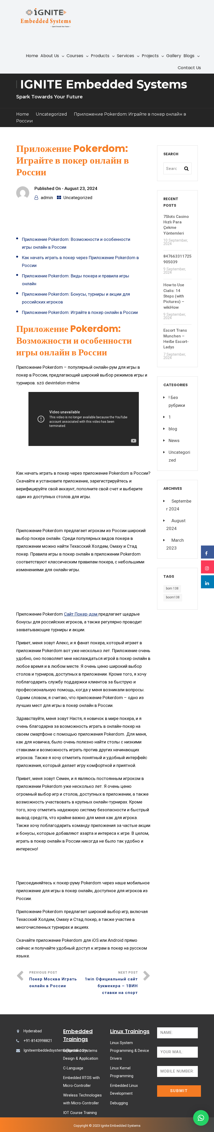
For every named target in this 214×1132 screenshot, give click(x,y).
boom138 (173, 597)
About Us (49, 56)
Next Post (111, 983)
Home (32, 56)
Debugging (119, 1103)
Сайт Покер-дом (81, 614)
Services (125, 56)
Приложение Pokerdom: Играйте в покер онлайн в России (80, 312)
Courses (75, 56)
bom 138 (172, 588)
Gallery (173, 56)
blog (173, 428)
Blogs (188, 56)
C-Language (73, 1068)
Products (100, 56)
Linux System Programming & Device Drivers (129, 1051)
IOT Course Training (80, 1113)
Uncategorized (51, 114)
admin (47, 197)
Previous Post (53, 979)
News (174, 440)
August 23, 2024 (80, 188)
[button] (201, 1118)
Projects (150, 56)
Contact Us (189, 68)
